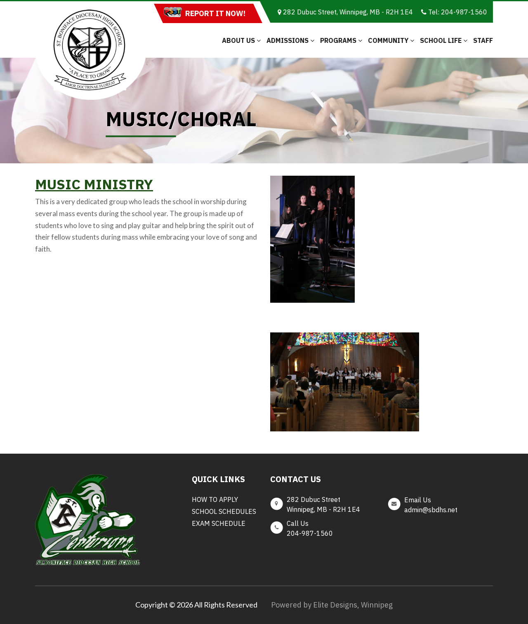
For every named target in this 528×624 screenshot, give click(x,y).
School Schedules (224, 511)
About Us (239, 40)
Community (389, 40)
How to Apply (215, 499)
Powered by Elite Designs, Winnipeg (332, 605)
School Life (441, 40)
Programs (339, 40)
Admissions (288, 40)
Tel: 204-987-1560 (457, 12)
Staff (483, 40)
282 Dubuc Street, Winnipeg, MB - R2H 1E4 (347, 12)
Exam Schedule (218, 523)
